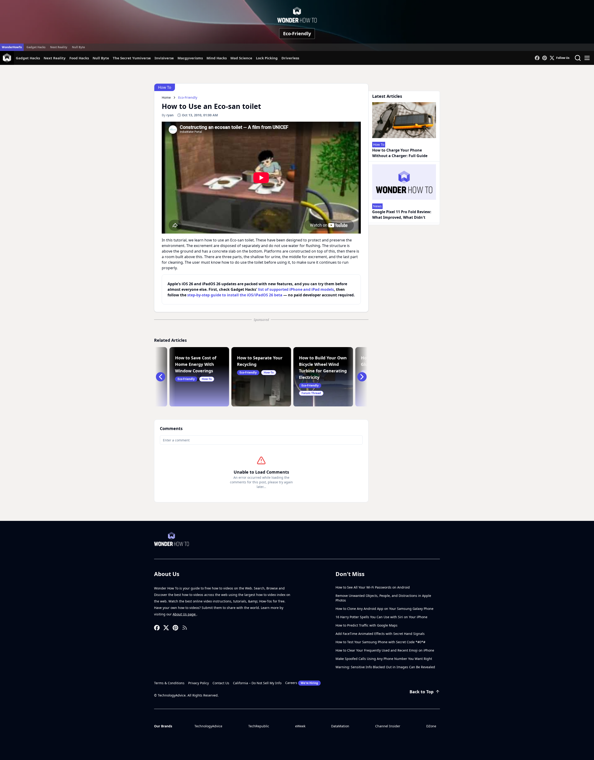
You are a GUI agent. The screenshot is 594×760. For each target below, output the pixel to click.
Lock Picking (267, 58)
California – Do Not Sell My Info (257, 683)
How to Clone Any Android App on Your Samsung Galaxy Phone (384, 608)
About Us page (185, 614)
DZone (431, 726)
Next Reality (58, 47)
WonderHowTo (12, 47)
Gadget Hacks (35, 47)
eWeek (300, 726)
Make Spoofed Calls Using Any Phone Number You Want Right (384, 658)
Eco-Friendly (297, 33)
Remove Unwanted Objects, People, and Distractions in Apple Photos (383, 597)
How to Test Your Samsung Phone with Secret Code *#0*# (380, 642)
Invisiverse (164, 58)
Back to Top (421, 691)
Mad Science (241, 58)
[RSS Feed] (184, 627)
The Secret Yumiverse (132, 58)
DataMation (340, 726)
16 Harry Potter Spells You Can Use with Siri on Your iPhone (381, 617)
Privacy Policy (198, 683)
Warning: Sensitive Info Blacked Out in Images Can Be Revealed (385, 667)
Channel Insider (387, 726)
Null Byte (78, 47)
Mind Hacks (217, 58)
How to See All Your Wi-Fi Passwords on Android (373, 587)
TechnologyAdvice (208, 726)
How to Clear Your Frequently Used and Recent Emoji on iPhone (385, 650)
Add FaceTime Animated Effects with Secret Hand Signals (380, 633)
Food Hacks (79, 58)
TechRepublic (258, 726)
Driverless (290, 58)
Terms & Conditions (169, 683)
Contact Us (221, 683)
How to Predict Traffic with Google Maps (366, 625)
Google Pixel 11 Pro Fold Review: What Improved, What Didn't (401, 214)
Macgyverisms (190, 58)
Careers (301, 683)
